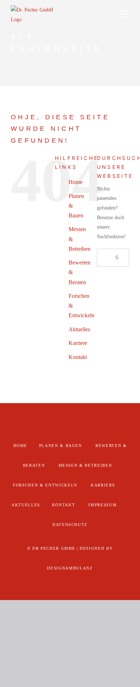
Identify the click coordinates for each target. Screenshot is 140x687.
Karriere (78, 343)
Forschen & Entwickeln (45, 485)
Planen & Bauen (60, 445)
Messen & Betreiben (85, 465)
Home (76, 182)
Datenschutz (70, 524)
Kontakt (78, 357)
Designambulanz (70, 568)
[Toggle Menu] (124, 14)
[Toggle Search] (104, 13)
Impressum (102, 505)
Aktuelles (79, 329)
